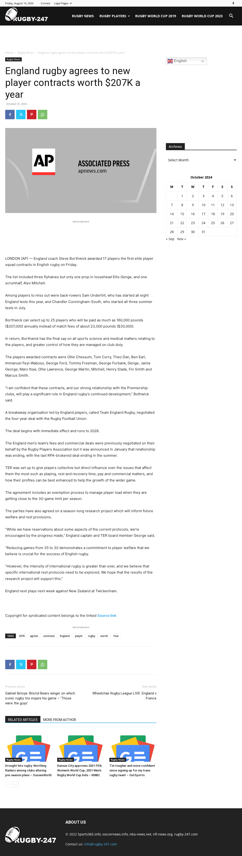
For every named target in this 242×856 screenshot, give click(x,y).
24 (203, 223)
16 (193, 214)
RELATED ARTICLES (23, 720)
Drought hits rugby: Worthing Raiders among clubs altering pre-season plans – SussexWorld (28, 770)
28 (172, 232)
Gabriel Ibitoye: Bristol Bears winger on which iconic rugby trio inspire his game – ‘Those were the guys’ (40, 698)
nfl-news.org (163, 834)
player (79, 636)
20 (232, 214)
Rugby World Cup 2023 (202, 16)
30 (193, 232)
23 (193, 223)
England (65, 636)
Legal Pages (61, 3)
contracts (49, 636)
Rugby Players (112, 16)
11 (213, 205)
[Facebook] (233, 3)
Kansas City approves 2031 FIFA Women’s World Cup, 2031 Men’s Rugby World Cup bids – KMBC (79, 770)
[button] (231, 16)
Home (9, 53)
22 (182, 223)
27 (232, 223)
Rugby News (83, 16)
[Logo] (26, 14)
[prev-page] (8, 785)
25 (213, 223)
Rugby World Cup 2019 (155, 16)
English (180, 61)
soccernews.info (115, 834)
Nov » (181, 239)
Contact (45, 3)
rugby (91, 636)
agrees (34, 636)
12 (222, 205)
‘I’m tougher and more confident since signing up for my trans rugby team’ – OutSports (132, 770)
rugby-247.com (186, 834)
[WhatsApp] (42, 114)
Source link (107, 615)
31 (203, 232)
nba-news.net (140, 834)
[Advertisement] (121, 38)
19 (222, 214)
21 (172, 223)
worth (104, 636)
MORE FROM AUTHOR (59, 720)
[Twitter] (21, 114)
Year (116, 636)
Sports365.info (89, 834)
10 (203, 205)
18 (213, 214)
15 (182, 214)
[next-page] (16, 785)
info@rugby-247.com (100, 844)
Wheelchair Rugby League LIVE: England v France (124, 695)
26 (222, 223)
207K (22, 636)
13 (232, 205)
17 (203, 214)
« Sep (170, 239)
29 (182, 232)
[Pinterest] (31, 114)
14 (172, 214)
